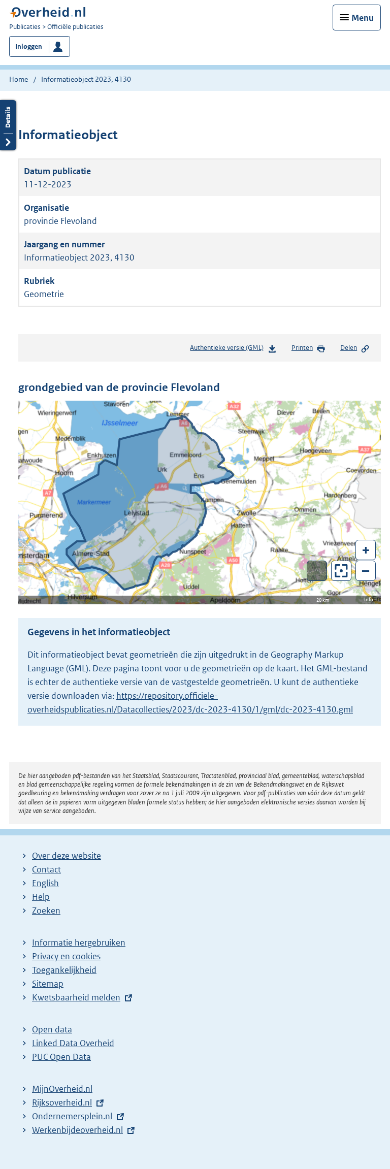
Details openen (8, 125)
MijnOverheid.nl (62, 1088)
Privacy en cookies (66, 956)
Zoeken (46, 910)
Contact (46, 869)
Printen (302, 347)
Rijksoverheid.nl (62, 1102)
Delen (348, 347)
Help (41, 896)
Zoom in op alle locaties (341, 571)
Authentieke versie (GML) (229, 350)
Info (368, 599)
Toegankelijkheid (64, 970)
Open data (52, 1029)
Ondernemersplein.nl (72, 1116)
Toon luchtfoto (317, 570)
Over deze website (66, 855)
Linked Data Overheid (73, 1043)
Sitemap (47, 983)
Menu (362, 17)
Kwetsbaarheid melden (76, 997)
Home (18, 79)
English (45, 883)
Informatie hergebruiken (78, 942)
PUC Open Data (61, 1056)
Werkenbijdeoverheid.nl (77, 1129)
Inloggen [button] (28, 46)
